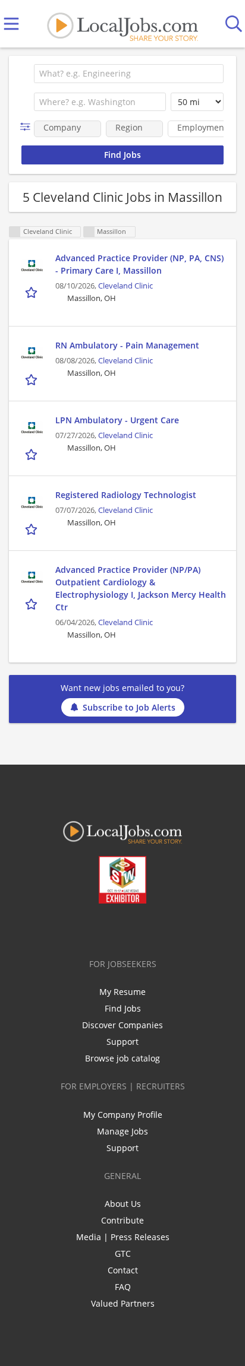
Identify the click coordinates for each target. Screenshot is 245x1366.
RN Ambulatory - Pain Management (127, 345)
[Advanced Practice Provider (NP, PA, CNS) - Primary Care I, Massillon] (32, 266)
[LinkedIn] (115, 928)
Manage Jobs (122, 1131)
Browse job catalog (122, 1058)
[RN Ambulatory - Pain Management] (32, 354)
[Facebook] (75, 928)
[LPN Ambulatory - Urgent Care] (32, 428)
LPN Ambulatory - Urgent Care (117, 420)
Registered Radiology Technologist (125, 494)
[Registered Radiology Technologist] (32, 503)
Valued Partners (123, 1303)
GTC (123, 1253)
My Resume (122, 991)
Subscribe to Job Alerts (129, 707)
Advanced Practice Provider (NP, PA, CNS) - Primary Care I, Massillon (139, 264)
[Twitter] (95, 928)
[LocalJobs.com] (122, 24)
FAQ (123, 1286)
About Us (123, 1203)
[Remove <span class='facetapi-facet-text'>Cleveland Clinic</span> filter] (15, 232)
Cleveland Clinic (125, 286)
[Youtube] (134, 928)
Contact (123, 1270)
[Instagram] (154, 928)
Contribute (122, 1220)
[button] (27, 127)
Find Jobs (123, 1008)
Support (122, 1041)
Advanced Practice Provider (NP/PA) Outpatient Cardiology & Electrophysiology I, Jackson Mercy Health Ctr (140, 588)
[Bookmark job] (32, 292)
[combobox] (129, 73)
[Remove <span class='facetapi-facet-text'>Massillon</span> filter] (89, 232)
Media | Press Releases (122, 1237)
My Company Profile (122, 1114)
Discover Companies (122, 1025)
